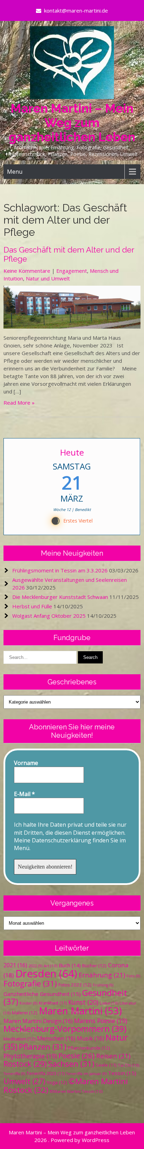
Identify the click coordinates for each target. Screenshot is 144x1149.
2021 (15, 965)
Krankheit (53, 1003)
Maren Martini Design (38, 1021)
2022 (35, 965)
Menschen (56, 1038)
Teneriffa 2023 (46, 1073)
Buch (70, 965)
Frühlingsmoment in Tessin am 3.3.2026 (60, 570)
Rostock (25, 1064)
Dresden (46, 974)
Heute (72, 452)
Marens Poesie (100, 1020)
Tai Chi (128, 1065)
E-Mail (24, 794)
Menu (14, 171)
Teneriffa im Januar (86, 1073)
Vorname (26, 763)
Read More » (19, 402)
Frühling (103, 985)
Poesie (76, 1055)
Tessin (122, 1072)
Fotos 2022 (75, 985)
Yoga (57, 1082)
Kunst (83, 1002)
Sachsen (71, 1063)
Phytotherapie (30, 1056)
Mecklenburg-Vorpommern (65, 1028)
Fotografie (30, 983)
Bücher (94, 965)
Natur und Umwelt (48, 278)
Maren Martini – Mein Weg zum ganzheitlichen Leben (72, 122)
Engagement (71, 270)
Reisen (113, 1055)
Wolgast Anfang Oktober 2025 (49, 615)
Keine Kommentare (26, 270)
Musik (90, 1038)
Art (50, 965)
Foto (133, 976)
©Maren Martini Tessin (76, 1091)
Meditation (19, 1039)
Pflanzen (42, 1046)
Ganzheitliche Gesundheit (42, 993)
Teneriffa (14, 1073)
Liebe (109, 1003)
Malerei (24, 1012)
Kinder (28, 1003)
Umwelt (24, 1081)
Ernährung (102, 974)
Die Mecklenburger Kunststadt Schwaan (60, 596)
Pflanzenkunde (89, 1048)
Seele (106, 1065)
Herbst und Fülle (32, 606)
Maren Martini (80, 1010)
